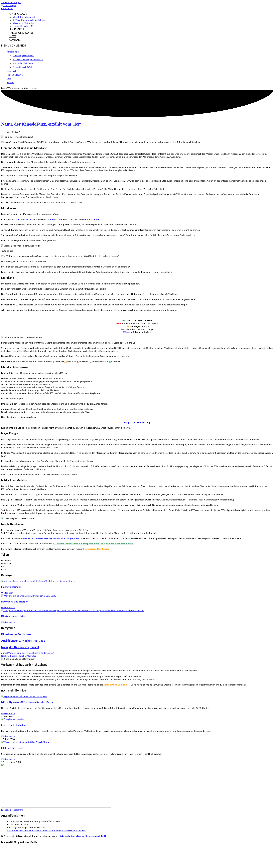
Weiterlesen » (8, 593)
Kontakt (10, 83)
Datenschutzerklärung (72, 836)
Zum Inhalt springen (11, 2)
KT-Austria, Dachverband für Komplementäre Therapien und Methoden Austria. (93, 544)
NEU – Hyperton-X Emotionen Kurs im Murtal (27, 702)
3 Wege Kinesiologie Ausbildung (28, 59)
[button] (137, 560)
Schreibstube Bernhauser (96, 549)
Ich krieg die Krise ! (12, 748)
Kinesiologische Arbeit (23, 56)
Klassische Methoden (23, 63)
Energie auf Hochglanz (14, 725)
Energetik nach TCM (22, 67)
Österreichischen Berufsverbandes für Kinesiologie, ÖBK (50, 538)
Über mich (11, 71)
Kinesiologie (13, 52)
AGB (103, 836)
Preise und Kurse (15, 75)
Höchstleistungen (11, 587)
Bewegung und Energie (14, 601)
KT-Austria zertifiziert (13, 616)
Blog (9, 79)
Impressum (92, 836)
